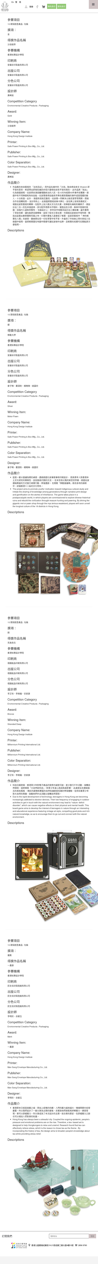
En (12, 2)
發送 (92, 1236)
